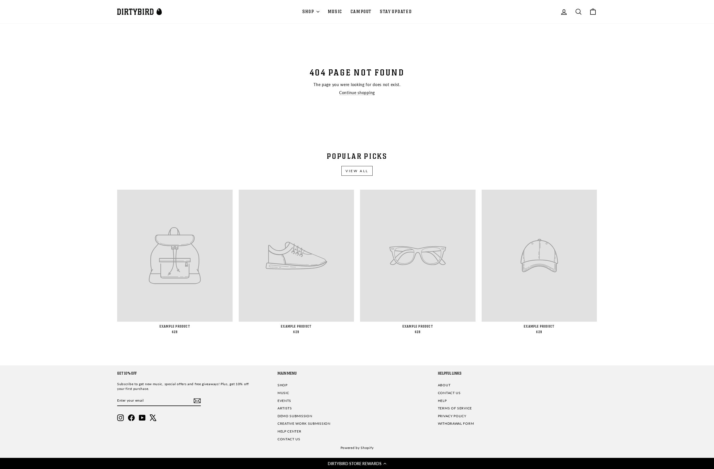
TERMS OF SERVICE (455, 408)
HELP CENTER (289, 431)
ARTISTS (285, 408)
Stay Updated (396, 11)
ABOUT (444, 385)
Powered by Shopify (357, 448)
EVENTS (284, 401)
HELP (442, 401)
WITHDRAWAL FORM (456, 423)
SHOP (308, 11)
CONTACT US (289, 439)
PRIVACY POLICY (452, 416)
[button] (357, 463)
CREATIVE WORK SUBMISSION (304, 423)
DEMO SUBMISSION (295, 416)
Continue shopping (357, 92)
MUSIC (335, 11)
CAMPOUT (361, 11)
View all (357, 171)
